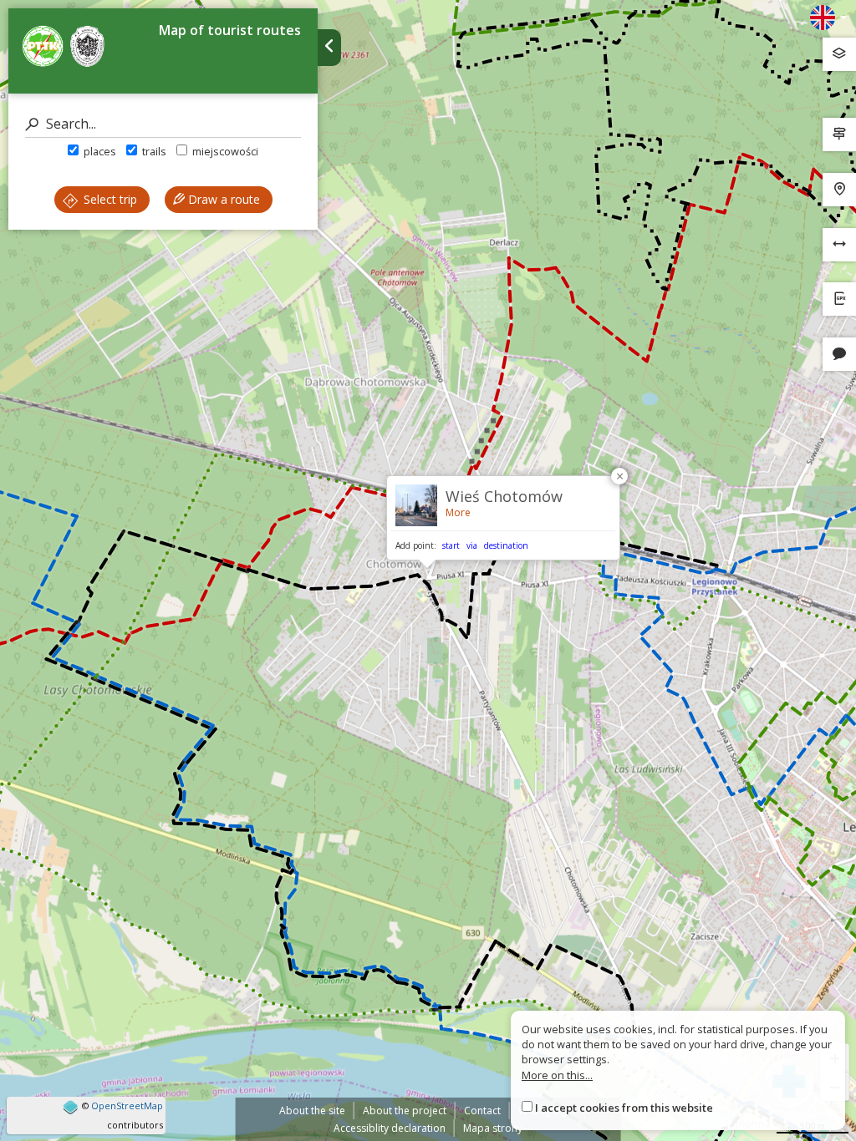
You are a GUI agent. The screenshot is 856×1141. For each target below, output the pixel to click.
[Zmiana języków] (828, 17)
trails (153, 151)
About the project (404, 1110)
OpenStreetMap (127, 1105)
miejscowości (224, 151)
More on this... (557, 1075)
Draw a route (222, 199)
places (98, 151)
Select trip (108, 199)
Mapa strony (492, 1128)
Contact (482, 1110)
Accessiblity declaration (390, 1128)
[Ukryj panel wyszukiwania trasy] (329, 47)
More (458, 512)
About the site (312, 1110)
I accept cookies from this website (624, 1107)
